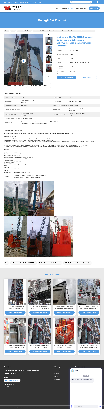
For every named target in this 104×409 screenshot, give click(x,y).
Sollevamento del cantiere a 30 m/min (23, 263)
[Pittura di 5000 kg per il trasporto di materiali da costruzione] (64, 331)
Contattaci (83, 8)
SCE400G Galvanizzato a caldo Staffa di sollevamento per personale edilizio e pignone (15, 308)
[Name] (90, 2)
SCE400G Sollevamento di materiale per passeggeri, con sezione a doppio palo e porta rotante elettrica (88, 347)
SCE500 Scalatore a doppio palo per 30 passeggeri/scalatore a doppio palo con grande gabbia (88, 308)
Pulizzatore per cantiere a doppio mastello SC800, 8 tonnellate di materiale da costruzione (39, 308)
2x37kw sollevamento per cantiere (49, 263)
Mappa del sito (19, 407)
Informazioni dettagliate (15, 85)
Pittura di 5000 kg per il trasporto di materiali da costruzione (64, 346)
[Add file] (72, 406)
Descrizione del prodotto (39, 85)
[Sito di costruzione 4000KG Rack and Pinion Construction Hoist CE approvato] (39, 331)
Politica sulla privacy (9, 407)
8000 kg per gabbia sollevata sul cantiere (78, 263)
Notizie (77, 8)
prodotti (70, 8)
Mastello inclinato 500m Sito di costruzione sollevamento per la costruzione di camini (64, 308)
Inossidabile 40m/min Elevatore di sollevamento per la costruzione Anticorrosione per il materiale (15, 347)
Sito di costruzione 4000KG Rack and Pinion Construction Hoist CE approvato (39, 347)
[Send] (100, 406)
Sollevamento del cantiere (24, 30)
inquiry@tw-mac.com (13, 380)
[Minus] (100, 371)
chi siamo (64, 8)
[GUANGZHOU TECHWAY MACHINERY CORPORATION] (13, 8)
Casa (57, 8)
